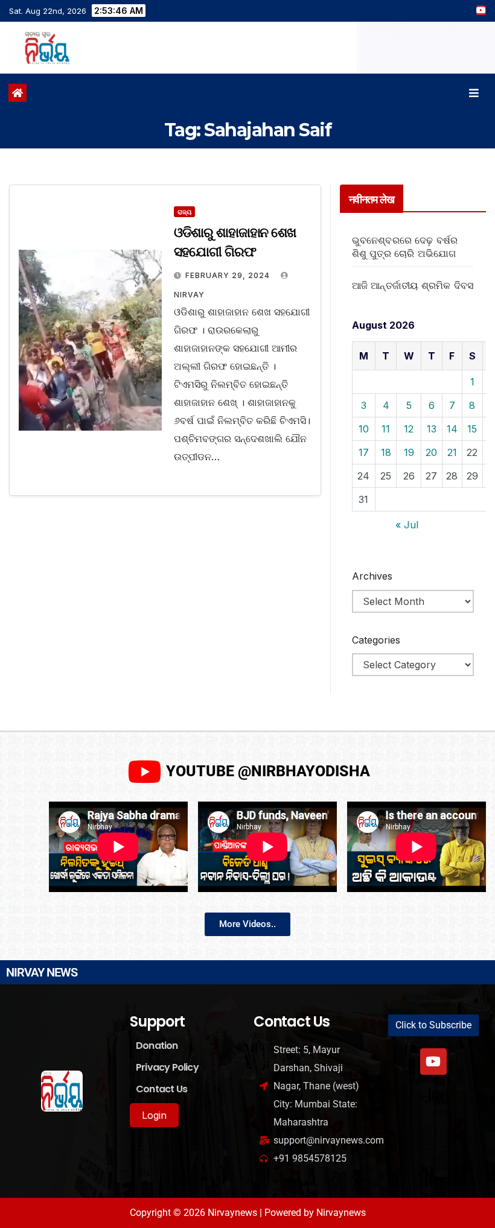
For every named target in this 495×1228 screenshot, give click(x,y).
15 (472, 429)
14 (452, 429)
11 (386, 429)
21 (452, 452)
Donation (157, 1045)
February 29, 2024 (228, 275)
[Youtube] (433, 1061)
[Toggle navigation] (474, 93)
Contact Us (161, 1089)
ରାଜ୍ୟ (184, 211)
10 (364, 429)
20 (431, 452)
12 (409, 429)
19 (409, 452)
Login (154, 1115)
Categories (376, 640)
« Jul (406, 525)
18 (386, 452)
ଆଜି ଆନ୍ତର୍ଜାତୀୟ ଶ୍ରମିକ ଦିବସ (413, 285)
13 (431, 429)
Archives (372, 576)
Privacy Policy (167, 1067)
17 (364, 452)
